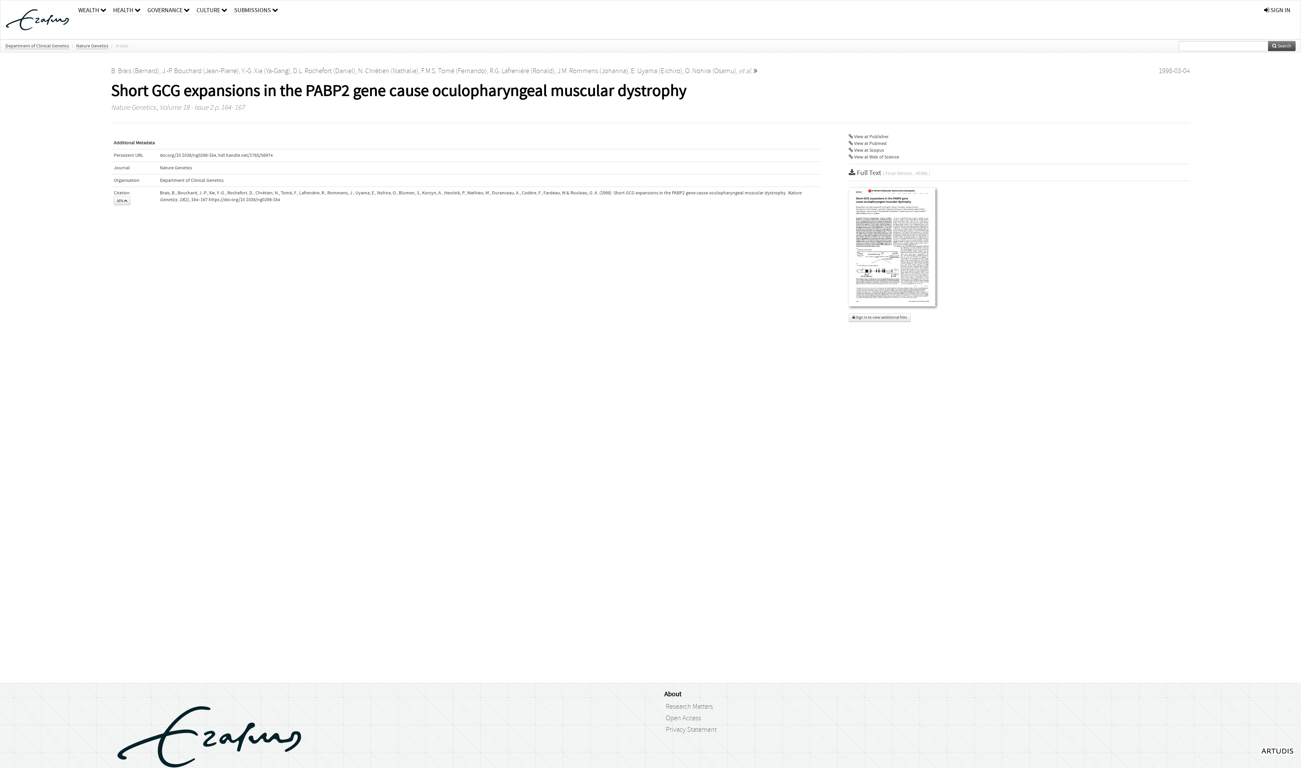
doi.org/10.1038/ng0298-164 (188, 155)
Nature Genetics (92, 46)
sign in (1279, 10)
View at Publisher (871, 137)
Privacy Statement (691, 730)
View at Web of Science (876, 157)
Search (1284, 46)
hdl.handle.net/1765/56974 (245, 155)
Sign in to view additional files (881, 317)
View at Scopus (868, 150)
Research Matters (689, 707)
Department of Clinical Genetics (37, 46)
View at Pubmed (870, 143)
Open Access (683, 718)
